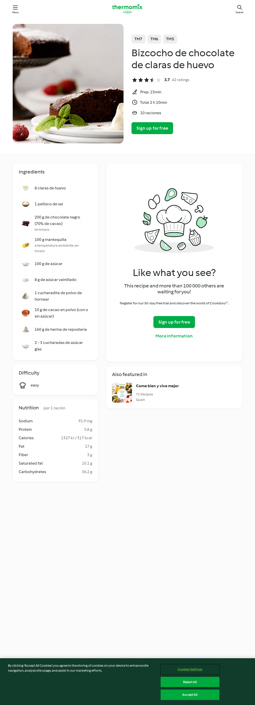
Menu (15, 12)
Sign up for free (152, 128)
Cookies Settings (190, 669)
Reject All (190, 682)
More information (174, 336)
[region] (127, 681)
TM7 (138, 39)
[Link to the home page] (127, 9)
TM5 (170, 39)
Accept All (189, 695)
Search (240, 12)
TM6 (154, 39)
